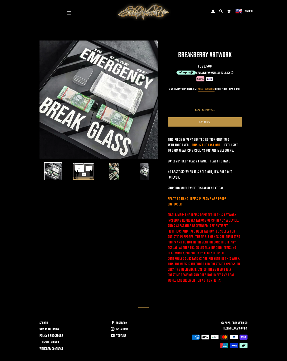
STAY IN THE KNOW (49, 329)
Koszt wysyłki (206, 89)
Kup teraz (205, 121)
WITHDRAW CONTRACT (51, 349)
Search (43, 323)
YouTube (121, 336)
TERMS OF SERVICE (49, 342)
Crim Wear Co (240, 323)
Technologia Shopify (235, 328)
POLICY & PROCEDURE (51, 336)
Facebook (121, 323)
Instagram (121, 329)
